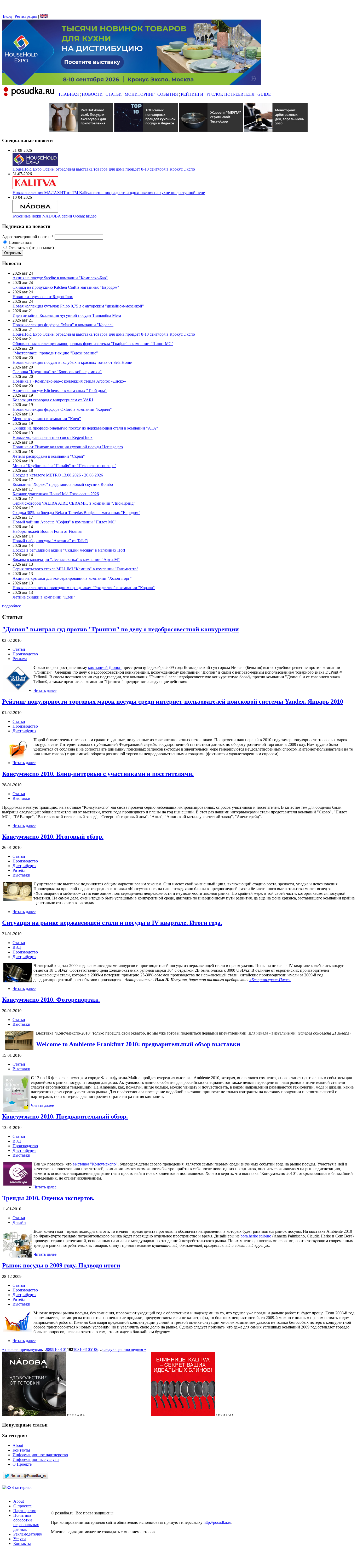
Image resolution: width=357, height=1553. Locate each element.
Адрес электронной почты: (28, 236)
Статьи (19, 649)
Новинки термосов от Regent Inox (43, 296)
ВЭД (17, 947)
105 (89, 1349)
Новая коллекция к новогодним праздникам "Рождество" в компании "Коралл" (84, 587)
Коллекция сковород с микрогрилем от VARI (53, 400)
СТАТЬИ (114, 94)
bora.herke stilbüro (255, 1236)
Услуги (19, 1539)
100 (57, 1349)
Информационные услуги (36, 1459)
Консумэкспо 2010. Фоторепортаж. (51, 999)
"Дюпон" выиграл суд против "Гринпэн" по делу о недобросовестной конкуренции (120, 629)
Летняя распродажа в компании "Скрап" (49, 456)
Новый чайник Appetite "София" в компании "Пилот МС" (65, 522)
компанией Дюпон (105, 667)
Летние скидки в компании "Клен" (44, 597)
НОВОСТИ (92, 94)
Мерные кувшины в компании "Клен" (47, 418)
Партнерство (24, 1510)
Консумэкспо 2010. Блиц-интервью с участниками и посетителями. (98, 773)
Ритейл (19, 870)
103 (76, 1349)
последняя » (135, 1349)
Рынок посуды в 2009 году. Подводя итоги (61, 1265)
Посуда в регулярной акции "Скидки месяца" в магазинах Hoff (69, 550)
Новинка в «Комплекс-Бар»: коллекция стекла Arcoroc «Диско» (69, 381)
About (18, 1445)
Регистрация (26, 16)
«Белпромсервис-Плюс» (270, 979)
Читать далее (44, 690)
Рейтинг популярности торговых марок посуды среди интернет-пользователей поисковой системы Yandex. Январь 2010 (172, 701)
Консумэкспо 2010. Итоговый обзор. (52, 836)
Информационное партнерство (40, 1455)
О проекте (22, 1506)
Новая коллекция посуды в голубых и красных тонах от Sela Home (72, 362)
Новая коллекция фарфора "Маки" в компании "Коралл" (63, 325)
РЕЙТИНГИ (192, 94)
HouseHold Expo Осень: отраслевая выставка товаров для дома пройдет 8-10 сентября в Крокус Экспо (104, 169)
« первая (9, 1349)
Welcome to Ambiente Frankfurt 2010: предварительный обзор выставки (138, 1044)
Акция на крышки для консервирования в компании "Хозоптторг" (72, 578)
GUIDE (264, 94)
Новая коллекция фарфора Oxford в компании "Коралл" (62, 409)
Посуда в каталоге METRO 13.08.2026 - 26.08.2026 (58, 475)
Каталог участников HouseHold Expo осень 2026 (56, 494)
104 (82, 1349)
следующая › (113, 1349)
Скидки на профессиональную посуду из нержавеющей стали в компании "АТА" (85, 428)
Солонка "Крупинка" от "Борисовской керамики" (57, 372)
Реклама (20, 658)
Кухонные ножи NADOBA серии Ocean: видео (54, 216)
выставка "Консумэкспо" (95, 1164)
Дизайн (19, 1222)
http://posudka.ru (217, 1522)
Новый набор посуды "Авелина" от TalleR (50, 541)
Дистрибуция (24, 731)
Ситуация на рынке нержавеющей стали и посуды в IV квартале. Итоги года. (112, 922)
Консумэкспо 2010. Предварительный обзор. (65, 1116)
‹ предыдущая (29, 1349)
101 (64, 1349)
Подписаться (20, 242)
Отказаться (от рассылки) (31, 247)
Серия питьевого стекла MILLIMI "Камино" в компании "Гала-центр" (75, 569)
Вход (7, 16)
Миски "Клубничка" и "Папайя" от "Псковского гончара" (64, 465)
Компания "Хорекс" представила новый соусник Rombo (63, 484)
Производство (25, 654)
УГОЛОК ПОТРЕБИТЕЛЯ (230, 94)
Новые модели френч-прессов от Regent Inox (53, 437)
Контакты (21, 1450)
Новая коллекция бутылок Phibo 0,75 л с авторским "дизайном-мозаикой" (78, 306)
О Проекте (22, 1464)
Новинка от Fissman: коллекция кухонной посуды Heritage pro (68, 447)
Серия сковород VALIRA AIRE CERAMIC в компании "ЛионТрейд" (74, 503)
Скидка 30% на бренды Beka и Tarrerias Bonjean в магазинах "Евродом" (76, 512)
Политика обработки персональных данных (26, 1522)
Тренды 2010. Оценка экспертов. (48, 1198)
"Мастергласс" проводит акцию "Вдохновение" (55, 353)
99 (52, 1349)
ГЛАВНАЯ (69, 94)
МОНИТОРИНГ (139, 94)
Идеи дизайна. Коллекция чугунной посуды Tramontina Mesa (67, 315)
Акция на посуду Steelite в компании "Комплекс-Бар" (60, 278)
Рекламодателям (27, 1534)
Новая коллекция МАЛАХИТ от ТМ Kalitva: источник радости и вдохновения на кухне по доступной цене (109, 192)
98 (48, 1349)
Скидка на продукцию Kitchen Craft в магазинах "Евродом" (66, 287)
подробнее (11, 606)
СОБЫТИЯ (167, 94)
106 (95, 1349)
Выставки (21, 798)
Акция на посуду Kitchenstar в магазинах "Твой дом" (60, 390)
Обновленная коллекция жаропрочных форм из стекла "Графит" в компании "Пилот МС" (93, 343)
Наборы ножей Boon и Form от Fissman (47, 531)
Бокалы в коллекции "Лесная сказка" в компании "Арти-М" (66, 559)
